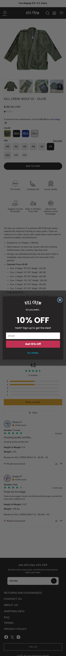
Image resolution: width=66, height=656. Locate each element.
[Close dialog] (60, 300)
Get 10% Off (33, 344)
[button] (33, 303)
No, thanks (33, 352)
